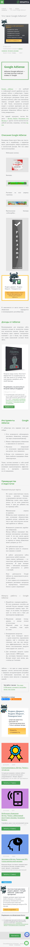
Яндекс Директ (13, 118)
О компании (17, 945)
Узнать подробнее (10, 909)
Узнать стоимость (15, 731)
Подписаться (9, 407)
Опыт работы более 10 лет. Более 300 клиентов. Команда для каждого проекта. (15, 295)
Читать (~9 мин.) (10, 829)
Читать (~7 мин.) (10, 783)
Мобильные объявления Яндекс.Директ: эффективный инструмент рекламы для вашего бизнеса (13, 816)
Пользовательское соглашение (11, 943)
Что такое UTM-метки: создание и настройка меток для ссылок (15, 687)
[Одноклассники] (16, 699)
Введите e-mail (10, 392)
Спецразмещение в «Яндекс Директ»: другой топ (15, 768)
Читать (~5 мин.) (10, 874)
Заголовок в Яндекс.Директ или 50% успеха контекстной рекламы (15, 860)
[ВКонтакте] (6, 699)
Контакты (15, 936)
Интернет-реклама (13, 51)
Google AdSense (7, 89)
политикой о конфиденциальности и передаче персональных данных (16, 400)
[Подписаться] (27, 918)
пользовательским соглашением (15, 402)
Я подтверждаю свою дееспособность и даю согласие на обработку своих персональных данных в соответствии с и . (16, 399)
